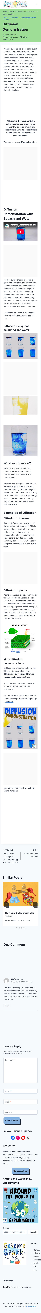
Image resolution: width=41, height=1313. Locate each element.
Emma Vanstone (10, 34)
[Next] (35, 904)
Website (8, 1112)
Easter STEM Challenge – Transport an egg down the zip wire (10, 856)
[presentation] (20, 894)
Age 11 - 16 (7, 18)
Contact (36, 1250)
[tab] (16, 927)
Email (7, 1102)
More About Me (20, 1171)
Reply (7, 1005)
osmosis (9, 702)
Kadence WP (30, 1306)
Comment (9, 1060)
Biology (15, 18)
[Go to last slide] (6, 904)
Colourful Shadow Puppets (30, 853)
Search (6, 1228)
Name (7, 1091)
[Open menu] (36, 4)
